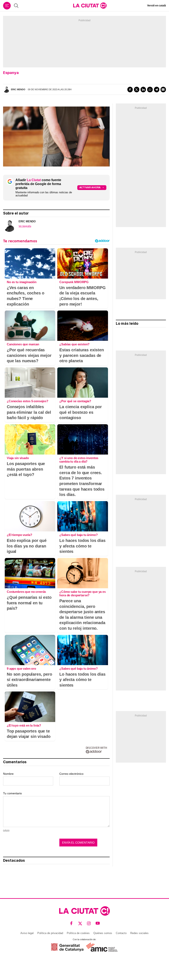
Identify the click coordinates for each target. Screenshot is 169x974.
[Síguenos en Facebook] (71, 923)
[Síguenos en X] (80, 923)
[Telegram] (156, 89)
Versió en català (156, 5)
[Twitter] (136, 89)
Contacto (121, 933)
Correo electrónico (71, 773)
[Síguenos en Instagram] (89, 923)
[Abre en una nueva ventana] (67, 947)
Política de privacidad (50, 933)
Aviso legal (27, 933)
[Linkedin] (143, 89)
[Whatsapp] (150, 89)
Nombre (8, 773)
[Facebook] (130, 89)
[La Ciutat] (90, 5)
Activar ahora (90, 187)
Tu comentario (12, 793)
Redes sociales (139, 933)
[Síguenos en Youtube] (98, 923)
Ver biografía (25, 226)
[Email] (163, 89)
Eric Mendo (18, 89)
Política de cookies (78, 933)
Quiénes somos (102, 933)
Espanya (11, 72)
